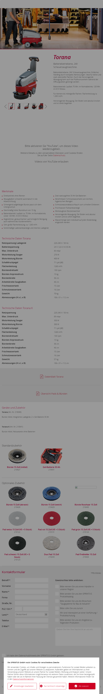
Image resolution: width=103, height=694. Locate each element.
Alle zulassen (84, 686)
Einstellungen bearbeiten (24, 686)
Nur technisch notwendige (54, 686)
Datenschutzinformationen (23, 679)
